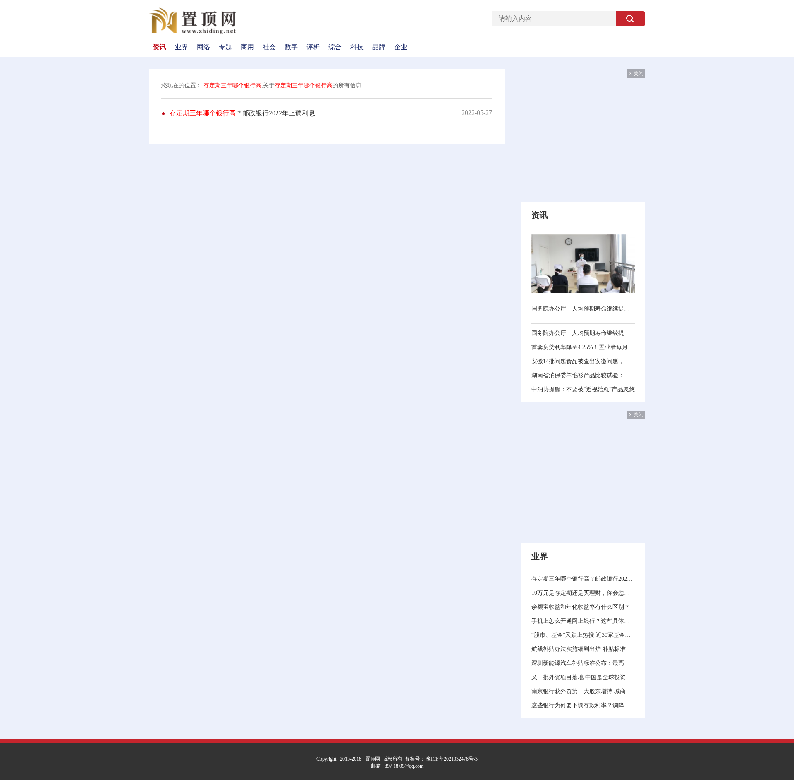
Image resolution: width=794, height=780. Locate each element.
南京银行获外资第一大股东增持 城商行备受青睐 (583, 691)
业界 (181, 47)
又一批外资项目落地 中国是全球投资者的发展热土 (583, 677)
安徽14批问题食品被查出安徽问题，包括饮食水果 (583, 361)
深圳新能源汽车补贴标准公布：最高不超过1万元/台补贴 (583, 663)
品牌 (378, 47)
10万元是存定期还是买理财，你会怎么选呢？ (583, 593)
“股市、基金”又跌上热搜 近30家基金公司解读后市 (583, 635)
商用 (247, 47)
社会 (269, 47)
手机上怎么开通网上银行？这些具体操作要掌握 (583, 621)
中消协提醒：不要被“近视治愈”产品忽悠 (583, 389)
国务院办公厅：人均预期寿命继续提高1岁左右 (583, 309)
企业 (400, 47)
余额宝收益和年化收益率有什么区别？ (580, 607)
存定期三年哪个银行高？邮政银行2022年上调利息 (583, 579)
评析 (313, 47)
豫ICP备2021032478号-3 (451, 759)
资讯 (159, 47)
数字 (291, 47)
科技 (357, 47)
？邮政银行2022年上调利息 (242, 113)
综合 (335, 47)
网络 (203, 47)
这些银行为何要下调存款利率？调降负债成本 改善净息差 (583, 705)
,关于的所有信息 (282, 85)
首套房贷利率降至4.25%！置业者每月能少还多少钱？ (583, 347)
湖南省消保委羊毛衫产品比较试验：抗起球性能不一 (583, 375)
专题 (225, 47)
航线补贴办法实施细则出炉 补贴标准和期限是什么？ (583, 649)
